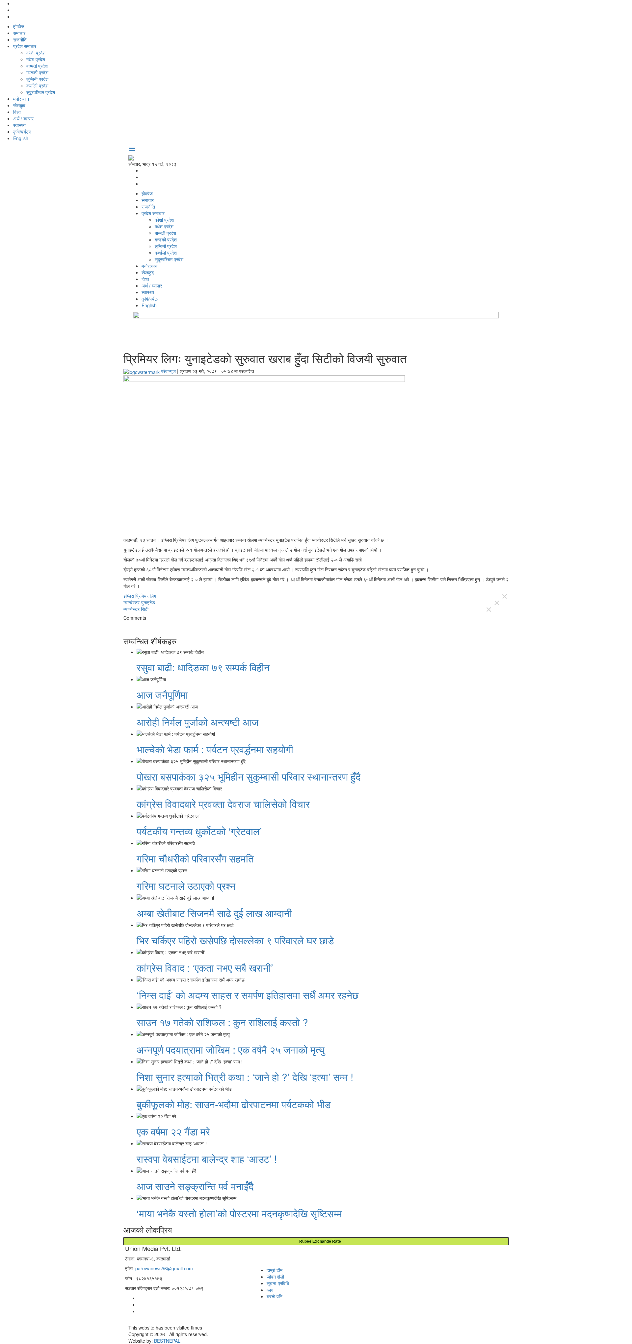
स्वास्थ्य (19, 125)
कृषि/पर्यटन (22, 131)
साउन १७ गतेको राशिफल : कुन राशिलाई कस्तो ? (222, 1022)
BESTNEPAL (167, 1340)
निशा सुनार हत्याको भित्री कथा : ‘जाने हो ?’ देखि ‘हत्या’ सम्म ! (245, 1077)
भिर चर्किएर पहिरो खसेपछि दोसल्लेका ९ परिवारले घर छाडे (235, 940)
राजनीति (20, 39)
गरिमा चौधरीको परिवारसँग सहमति (195, 858)
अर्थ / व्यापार (23, 118)
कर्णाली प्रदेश (37, 85)
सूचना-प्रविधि (278, 1283)
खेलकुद (19, 105)
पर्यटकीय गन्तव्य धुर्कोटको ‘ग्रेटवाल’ (199, 831)
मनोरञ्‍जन (21, 98)
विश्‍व (17, 112)
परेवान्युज (168, 371)
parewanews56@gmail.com (164, 1268)
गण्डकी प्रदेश (37, 72)
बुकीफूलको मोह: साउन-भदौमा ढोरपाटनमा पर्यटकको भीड (233, 1104)
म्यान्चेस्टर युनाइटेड (139, 602)
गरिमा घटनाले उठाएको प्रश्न (186, 886)
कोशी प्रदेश (35, 52)
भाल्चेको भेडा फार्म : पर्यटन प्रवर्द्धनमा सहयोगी (215, 749)
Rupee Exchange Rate (318, 1241)
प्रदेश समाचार (24, 46)
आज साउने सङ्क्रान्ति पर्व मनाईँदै (195, 1186)
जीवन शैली (275, 1276)
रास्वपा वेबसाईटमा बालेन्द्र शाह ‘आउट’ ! (207, 1159)
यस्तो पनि (274, 1296)
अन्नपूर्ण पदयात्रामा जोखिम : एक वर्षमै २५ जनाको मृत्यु (231, 1049)
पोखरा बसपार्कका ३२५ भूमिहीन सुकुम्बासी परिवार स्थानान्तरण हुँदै (248, 776)
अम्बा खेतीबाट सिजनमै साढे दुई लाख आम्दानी (214, 913)
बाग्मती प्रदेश (37, 65)
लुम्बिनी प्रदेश (37, 79)
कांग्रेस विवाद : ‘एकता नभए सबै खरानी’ (205, 967)
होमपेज (18, 26)
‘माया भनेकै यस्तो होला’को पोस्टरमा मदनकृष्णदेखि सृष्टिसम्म (239, 1213)
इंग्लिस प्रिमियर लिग (139, 595)
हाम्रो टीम (274, 1270)
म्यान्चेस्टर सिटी (135, 609)
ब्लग (270, 1289)
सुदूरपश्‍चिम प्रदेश (40, 92)
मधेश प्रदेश (35, 59)
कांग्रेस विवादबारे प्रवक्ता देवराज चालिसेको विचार (223, 804)
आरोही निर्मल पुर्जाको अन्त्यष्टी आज (197, 722)
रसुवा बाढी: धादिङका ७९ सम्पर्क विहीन (204, 667)
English (20, 138)
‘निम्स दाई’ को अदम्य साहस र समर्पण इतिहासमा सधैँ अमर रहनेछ (247, 995)
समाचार (19, 33)
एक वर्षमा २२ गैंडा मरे (173, 1131)
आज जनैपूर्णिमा (162, 694)
